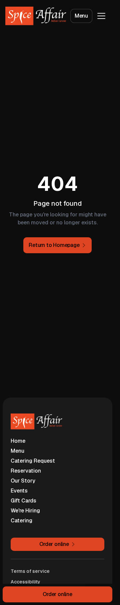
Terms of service (30, 571)
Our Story (23, 480)
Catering (21, 520)
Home (18, 440)
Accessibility (25, 582)
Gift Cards (23, 500)
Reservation (26, 470)
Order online (57, 594)
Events (19, 490)
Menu (81, 15)
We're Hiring (25, 510)
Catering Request (33, 460)
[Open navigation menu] (101, 16)
